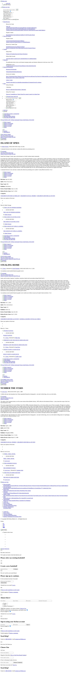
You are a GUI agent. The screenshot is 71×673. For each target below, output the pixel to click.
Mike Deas (17, 337)
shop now (3, 135)
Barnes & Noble (7, 137)
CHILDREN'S (6, 132)
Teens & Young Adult (36, 30)
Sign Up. (15, 665)
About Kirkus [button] (6, 499)
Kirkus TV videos (42, 488)
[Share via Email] (7, 126)
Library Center (9, 80)
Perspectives (12, 46)
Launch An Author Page (34, 94)
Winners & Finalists (10, 54)
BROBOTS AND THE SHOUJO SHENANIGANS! (15, 344)
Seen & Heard (21, 46)
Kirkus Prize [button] (6, 489)
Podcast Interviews (7, 16)
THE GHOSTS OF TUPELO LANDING (12, 231)
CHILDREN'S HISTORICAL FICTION (46, 195)
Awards (16, 46)
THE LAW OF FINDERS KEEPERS (11, 212)
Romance (34, 27)
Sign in (2, 608)
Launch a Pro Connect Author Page (46, 495)
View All (8, 26)
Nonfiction (20, 29)
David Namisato (16, 268)
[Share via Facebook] (8, 123)
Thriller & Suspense (19, 27)
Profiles (7, 46)
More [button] (4, 83)
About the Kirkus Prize (20, 54)
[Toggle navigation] (1, 7)
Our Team (9, 500)
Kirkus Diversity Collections (9, 498)
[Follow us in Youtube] (3, 527)
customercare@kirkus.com (20, 639)
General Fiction (9, 40)
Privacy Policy (6, 503)
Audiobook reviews (7, 12)
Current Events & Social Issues (13, 30)
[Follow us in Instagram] (3, 526)
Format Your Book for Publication (39, 76)
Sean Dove (17, 347)
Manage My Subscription (19, 493)
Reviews (5, 131)
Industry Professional (8, 606)
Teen (19, 40)
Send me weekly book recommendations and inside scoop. (13, 610)
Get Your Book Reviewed (26, 76)
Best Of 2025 (25, 34)
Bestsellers (8, 34)
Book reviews (6, 11)
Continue (15, 569)
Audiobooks (9, 27)
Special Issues (15, 65)
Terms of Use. (23, 608)
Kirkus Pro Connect (20, 498)
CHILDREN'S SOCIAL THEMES (28, 195)
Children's (43, 30)
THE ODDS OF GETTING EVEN (11, 221)
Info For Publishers (26, 500)
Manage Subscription (27, 65)
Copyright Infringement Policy (10, 505)
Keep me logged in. (5, 611)
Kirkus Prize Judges (26, 490)
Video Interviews (7, 15)
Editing (11, 71)
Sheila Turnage (5, 146)
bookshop (6, 259)
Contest (12, 500)
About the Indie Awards (11, 58)
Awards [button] (5, 49)
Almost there (3, 582)
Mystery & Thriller (22, 42)
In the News (15, 48)
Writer (4, 604)
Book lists (13, 34)
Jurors (26, 54)
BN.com (13, 137)
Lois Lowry (4, 391)
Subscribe (34, 65)
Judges (34, 58)
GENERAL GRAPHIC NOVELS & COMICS (30, 319)
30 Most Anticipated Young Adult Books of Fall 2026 (22, 119)
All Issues (20, 65)
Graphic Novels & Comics (25, 30)
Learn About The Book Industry (61, 495)
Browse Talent (17, 94)
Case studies (17, 82)
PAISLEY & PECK (7, 335)
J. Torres (4, 268)
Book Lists (10, 488)
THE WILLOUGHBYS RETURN (11, 477)
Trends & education (10, 82)
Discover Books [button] (6, 484)
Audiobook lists (18, 34)
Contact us (5, 501)
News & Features (7, 14)
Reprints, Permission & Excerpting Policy (8, 507)
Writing (7, 71)
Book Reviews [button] (6, 21)
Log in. (13, 585)
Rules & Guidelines (29, 58)
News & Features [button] (7, 36)
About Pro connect (24, 94)
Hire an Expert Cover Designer (53, 76)
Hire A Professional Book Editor (13, 76)
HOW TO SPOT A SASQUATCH (11, 354)
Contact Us (5, 511)
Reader (5, 603)
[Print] (5, 127)
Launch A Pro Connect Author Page (16, 77)
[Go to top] (4, 530)
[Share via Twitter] (7, 124)
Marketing (19, 71)
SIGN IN (8, 3)
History (33, 29)
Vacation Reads (31, 34)
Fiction (13, 27)
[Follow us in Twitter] (3, 524)
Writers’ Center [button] (6, 494)
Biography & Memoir (27, 29)
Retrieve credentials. (13, 592)
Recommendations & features (26, 82)
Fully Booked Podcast (30, 48)
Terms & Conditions (7, 504)
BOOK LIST (7, 119)
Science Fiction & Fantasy (12, 29)
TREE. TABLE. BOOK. (8, 458)
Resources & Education (11, 69)
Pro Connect (6, 18)
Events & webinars (37, 82)
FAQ (15, 500)
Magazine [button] (5, 59)
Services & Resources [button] (8, 67)
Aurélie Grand (18, 356)
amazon (2, 137)
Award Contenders (21, 58)
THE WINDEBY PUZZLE (9, 468)
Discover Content (10, 94)
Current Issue (9, 65)
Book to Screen (9, 48)
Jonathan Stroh (20, 470)
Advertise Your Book (33, 495)
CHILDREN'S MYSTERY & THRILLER (10, 195)
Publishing (15, 71)
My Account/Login (29, 498)
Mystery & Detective (27, 27)
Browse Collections (10, 89)
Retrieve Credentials (18, 662)
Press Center (19, 500)
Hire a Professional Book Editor (10, 495)
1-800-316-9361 (8, 639)
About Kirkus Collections (20, 89)
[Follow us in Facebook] (3, 523)
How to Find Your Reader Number (18, 655)
